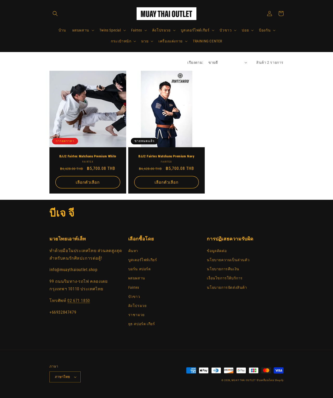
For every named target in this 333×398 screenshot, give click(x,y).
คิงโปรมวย (137, 306)
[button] (55, 13)
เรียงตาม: (195, 62)
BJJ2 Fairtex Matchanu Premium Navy (166, 156)
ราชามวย (136, 315)
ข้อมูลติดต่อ (217, 251)
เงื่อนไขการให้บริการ (225, 278)
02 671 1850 (78, 300)
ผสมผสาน (136, 278)
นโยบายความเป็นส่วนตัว (228, 260)
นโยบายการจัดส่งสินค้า (227, 287)
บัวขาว (134, 296)
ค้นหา (133, 251)
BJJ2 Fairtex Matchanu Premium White (87, 156)
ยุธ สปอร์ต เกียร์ (141, 324)
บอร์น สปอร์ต (139, 269)
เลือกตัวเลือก (88, 182)
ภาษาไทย (62, 377)
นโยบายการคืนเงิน (223, 269)
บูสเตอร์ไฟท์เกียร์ (142, 260)
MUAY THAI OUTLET (243, 380)
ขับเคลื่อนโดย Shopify (270, 380)
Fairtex (133, 287)
